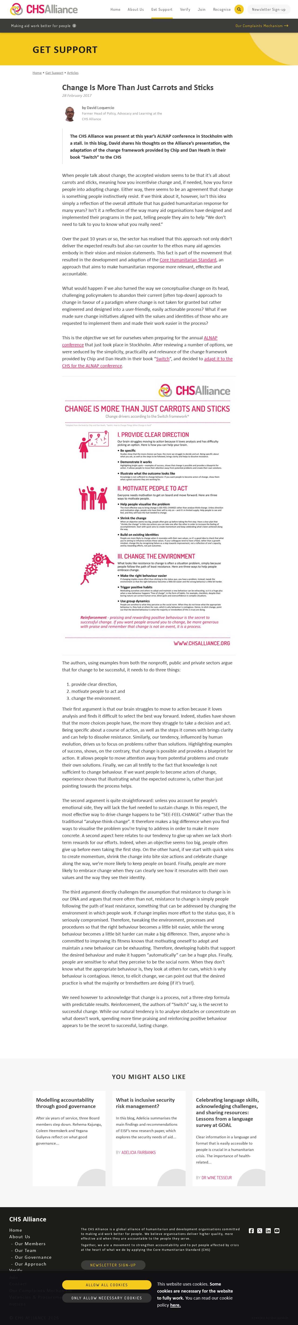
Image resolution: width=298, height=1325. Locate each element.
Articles (72, 72)
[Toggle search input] (239, 9)
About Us (136, 9)
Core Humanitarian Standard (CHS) (181, 1249)
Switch (162, 358)
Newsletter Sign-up (269, 9)
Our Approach (31, 1264)
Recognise (222, 9)
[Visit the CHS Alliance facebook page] (251, 1231)
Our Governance (33, 1257)
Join (202, 9)
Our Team (26, 1250)
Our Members (30, 1243)
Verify (185, 9)
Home (115, 9)
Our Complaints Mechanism (259, 25)
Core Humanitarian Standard (188, 259)
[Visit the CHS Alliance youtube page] (277, 1231)
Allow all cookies (107, 1285)
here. (175, 1304)
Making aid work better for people (41, 25)
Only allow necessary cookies (106, 1298)
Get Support (162, 9)
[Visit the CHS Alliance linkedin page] (268, 1231)
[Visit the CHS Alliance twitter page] (260, 1231)
